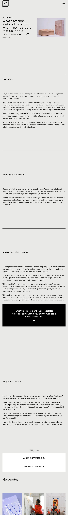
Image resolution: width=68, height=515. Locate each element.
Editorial (37, 450)
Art (3, 17)
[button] (34, 466)
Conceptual (9, 17)
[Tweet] (34, 321)
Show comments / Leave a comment (34, 466)
